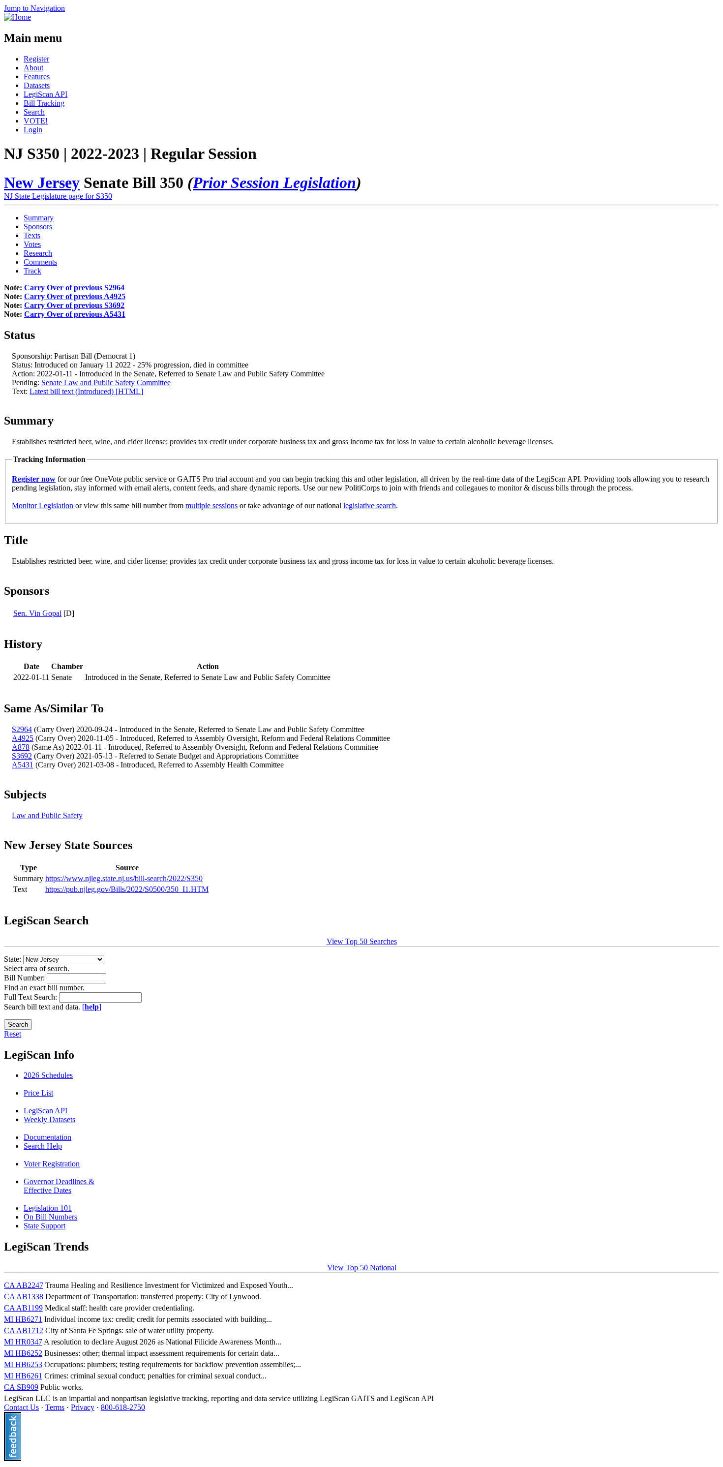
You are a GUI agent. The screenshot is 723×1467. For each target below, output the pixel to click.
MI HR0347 (23, 1342)
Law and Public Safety (47, 815)
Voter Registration (52, 1164)
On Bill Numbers (50, 1217)
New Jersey (42, 182)
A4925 (22, 738)
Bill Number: (25, 978)
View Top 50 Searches (362, 941)
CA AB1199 (23, 1308)
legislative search (369, 505)
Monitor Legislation (42, 505)
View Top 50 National (361, 1267)
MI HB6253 (23, 1364)
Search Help (43, 1146)
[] (91, 1007)
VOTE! (36, 121)
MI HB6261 (23, 1376)
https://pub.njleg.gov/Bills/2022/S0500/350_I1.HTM (127, 889)
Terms (54, 1407)
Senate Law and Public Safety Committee (106, 382)
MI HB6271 (23, 1319)
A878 (21, 747)
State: (13, 959)
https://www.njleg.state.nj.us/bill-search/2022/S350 (124, 878)
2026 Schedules (48, 1075)
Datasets (37, 85)
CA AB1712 (23, 1330)
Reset (12, 1034)
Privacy (82, 1407)
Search (34, 112)
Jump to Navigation (34, 8)
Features (37, 76)
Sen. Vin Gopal (37, 613)
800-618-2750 (123, 1407)
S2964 (22, 729)
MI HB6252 (23, 1353)
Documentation (47, 1137)
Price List (38, 1093)
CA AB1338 (23, 1296)
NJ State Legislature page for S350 (58, 196)
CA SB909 (21, 1387)
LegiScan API (45, 94)
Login (33, 129)
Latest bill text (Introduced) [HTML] (86, 391)
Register (36, 59)
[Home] (17, 17)
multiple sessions (211, 505)
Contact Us (21, 1407)
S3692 (22, 756)
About (33, 67)
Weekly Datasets (49, 1119)
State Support (44, 1226)
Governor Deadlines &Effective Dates (59, 1185)
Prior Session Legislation (274, 182)
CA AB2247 (23, 1285)
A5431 (22, 765)
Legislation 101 (48, 1208)
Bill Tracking (44, 103)
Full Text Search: (31, 997)
